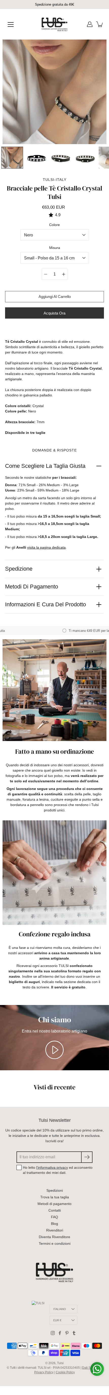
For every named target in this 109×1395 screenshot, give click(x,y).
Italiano (59, 1309)
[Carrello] (100, 24)
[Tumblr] (74, 1333)
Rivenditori (54, 1230)
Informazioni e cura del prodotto (45, 604)
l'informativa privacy (52, 1167)
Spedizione (18, 568)
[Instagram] (52, 1333)
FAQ (54, 1217)
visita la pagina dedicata (46, 547)
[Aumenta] (63, 274)
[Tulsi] (54, 24)
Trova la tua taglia (54, 1197)
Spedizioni (54, 1190)
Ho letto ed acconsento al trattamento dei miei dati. (58, 1170)
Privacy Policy (43, 1372)
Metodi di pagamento (31, 586)
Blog (54, 1224)
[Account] (90, 24)
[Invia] (87, 1157)
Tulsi (60, 1363)
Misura (54, 248)
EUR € (57, 1320)
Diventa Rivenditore (54, 1237)
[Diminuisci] (45, 274)
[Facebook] (60, 1333)
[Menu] (10, 24)
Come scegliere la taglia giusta (45, 466)
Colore (54, 225)
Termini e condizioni (54, 1243)
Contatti (54, 1210)
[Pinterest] (67, 1333)
